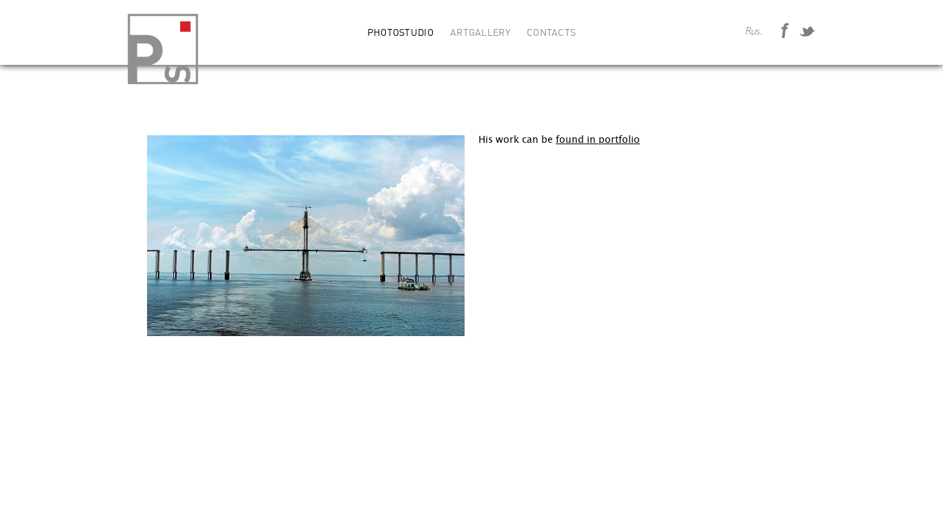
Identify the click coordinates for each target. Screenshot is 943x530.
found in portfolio (598, 139)
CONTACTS (551, 33)
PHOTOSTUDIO (400, 33)
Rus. (754, 31)
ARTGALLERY (480, 33)
